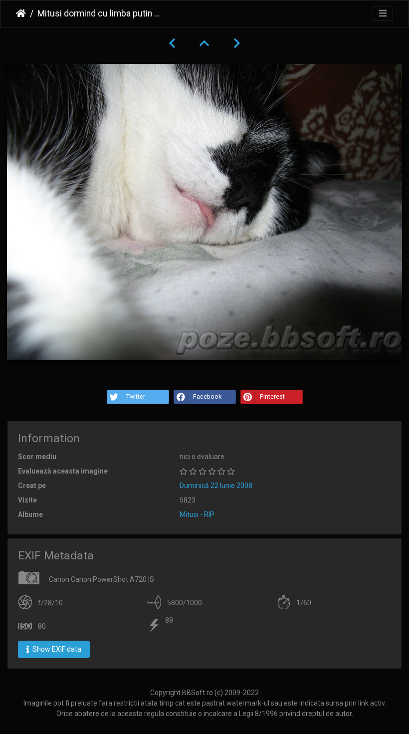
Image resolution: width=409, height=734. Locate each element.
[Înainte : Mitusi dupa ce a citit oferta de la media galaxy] (236, 43)
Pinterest (272, 396)
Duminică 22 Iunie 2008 (216, 485)
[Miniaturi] (204, 43)
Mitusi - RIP (197, 514)
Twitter (135, 396)
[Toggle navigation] (383, 13)
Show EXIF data (56, 649)
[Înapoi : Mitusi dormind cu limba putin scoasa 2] (172, 43)
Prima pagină (21, 13)
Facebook (207, 396)
